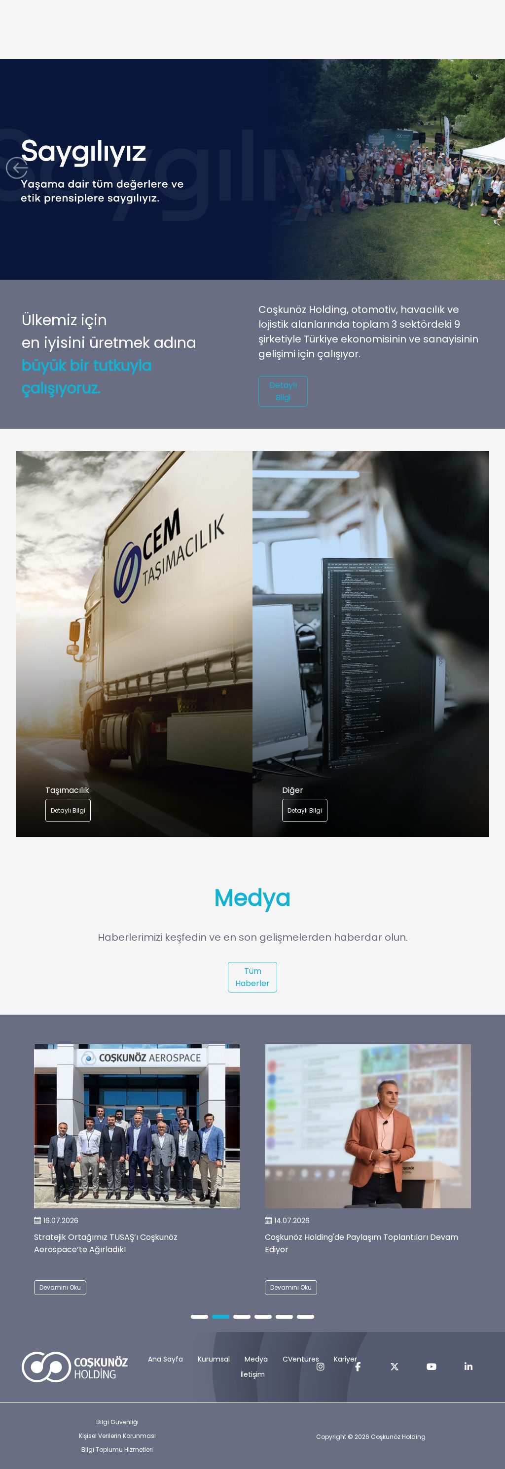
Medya (256, 1359)
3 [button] (242, 1317)
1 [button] (199, 1317)
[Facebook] (357, 1367)
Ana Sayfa (165, 1359)
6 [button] (305, 1317)
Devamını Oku (60, 1287)
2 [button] (220, 1317)
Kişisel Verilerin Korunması (117, 1436)
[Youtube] (431, 1367)
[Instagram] (320, 1367)
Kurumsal (214, 1359)
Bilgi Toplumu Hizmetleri (117, 1449)
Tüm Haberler (252, 977)
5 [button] (284, 1317)
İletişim (253, 1374)
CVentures (301, 1359)
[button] (19, 169)
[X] (394, 1367)
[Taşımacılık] (370, 644)
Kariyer (345, 1359)
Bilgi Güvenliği (117, 1422)
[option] (134, 644)
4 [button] (263, 1317)
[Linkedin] (468, 1367)
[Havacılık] (134, 644)
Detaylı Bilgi (283, 391)
